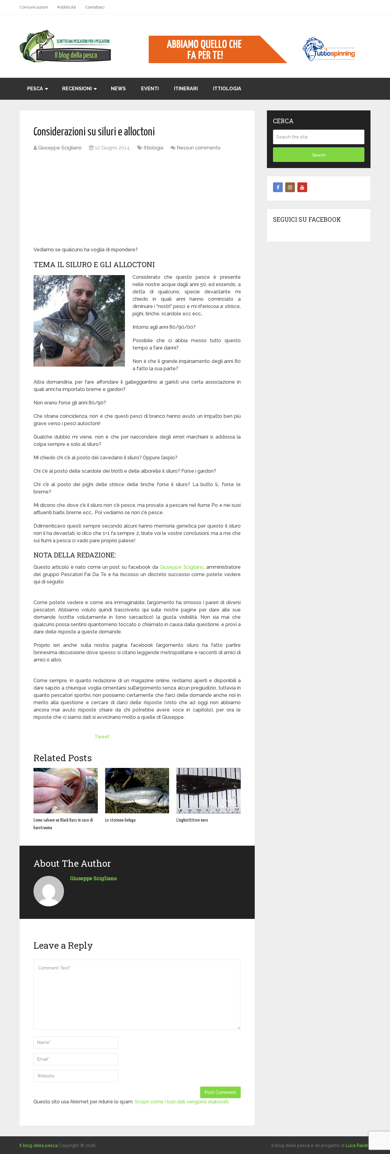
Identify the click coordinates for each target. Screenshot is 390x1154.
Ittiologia (227, 88)
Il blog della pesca (39, 1145)
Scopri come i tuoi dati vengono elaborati (181, 1102)
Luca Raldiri (357, 1145)
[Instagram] (290, 187)
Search (319, 154)
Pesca (35, 88)
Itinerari (186, 88)
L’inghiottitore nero (192, 820)
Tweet (101, 737)
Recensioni (77, 88)
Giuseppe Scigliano (60, 148)
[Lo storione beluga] (137, 791)
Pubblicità (66, 7)
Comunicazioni (34, 7)
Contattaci (95, 7)
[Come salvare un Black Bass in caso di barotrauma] (66, 791)
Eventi (150, 88)
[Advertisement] (137, 200)
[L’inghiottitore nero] (208, 791)
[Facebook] (278, 187)
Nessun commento (199, 148)
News (118, 88)
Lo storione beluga (120, 820)
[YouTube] (302, 187)
